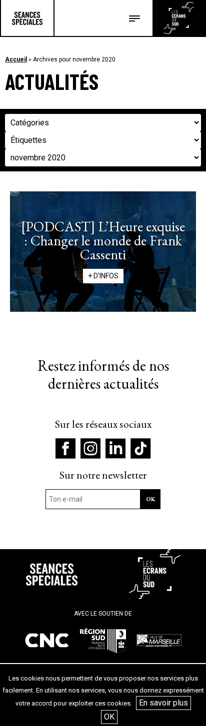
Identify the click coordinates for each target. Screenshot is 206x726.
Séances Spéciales (27, 18)
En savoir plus (163, 703)
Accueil (16, 59)
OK (109, 717)
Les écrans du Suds (178, 18)
